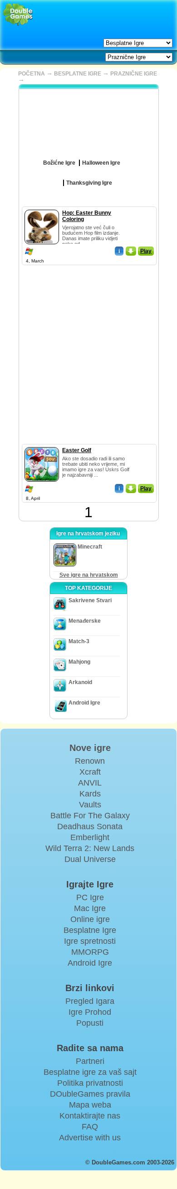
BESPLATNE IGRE (77, 74)
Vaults (90, 804)
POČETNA (31, 74)
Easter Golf (76, 450)
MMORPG (90, 952)
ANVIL (90, 782)
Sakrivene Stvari (90, 600)
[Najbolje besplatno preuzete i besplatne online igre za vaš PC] (18, 15)
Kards (90, 793)
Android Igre (84, 703)
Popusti (89, 1023)
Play (146, 251)
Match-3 (79, 641)
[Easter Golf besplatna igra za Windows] (42, 445)
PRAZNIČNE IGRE (133, 74)
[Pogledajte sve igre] (126, 159)
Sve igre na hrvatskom (88, 575)
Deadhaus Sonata (90, 826)
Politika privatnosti (90, 1083)
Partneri (90, 1061)
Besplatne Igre (90, 930)
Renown (90, 761)
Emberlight (89, 837)
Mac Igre (90, 908)
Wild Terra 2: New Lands (89, 848)
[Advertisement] (88, 355)
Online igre (90, 919)
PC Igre (90, 897)
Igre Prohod (90, 1012)
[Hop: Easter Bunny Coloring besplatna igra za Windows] (42, 208)
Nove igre (90, 748)
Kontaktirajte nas (89, 1115)
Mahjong (79, 662)
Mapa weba (90, 1104)
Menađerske (85, 621)
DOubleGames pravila (90, 1093)
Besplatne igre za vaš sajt (90, 1072)
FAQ (90, 1126)
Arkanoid (80, 682)
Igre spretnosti (90, 941)
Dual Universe (90, 859)
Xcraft (90, 771)
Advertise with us (90, 1137)
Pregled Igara (89, 1001)
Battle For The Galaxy (90, 815)
